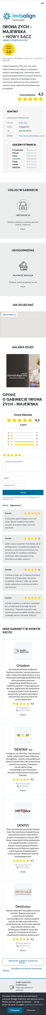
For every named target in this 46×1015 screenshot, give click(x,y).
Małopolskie (18, 58)
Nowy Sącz (29, 58)
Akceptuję (14, 1010)
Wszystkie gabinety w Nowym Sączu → (23, 962)
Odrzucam (31, 1010)
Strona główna (8, 58)
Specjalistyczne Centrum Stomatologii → (26, 969)
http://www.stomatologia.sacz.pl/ (32, 136)
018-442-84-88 (25, 131)
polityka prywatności (34, 1004)
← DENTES (6, 969)
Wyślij (23, 492)
